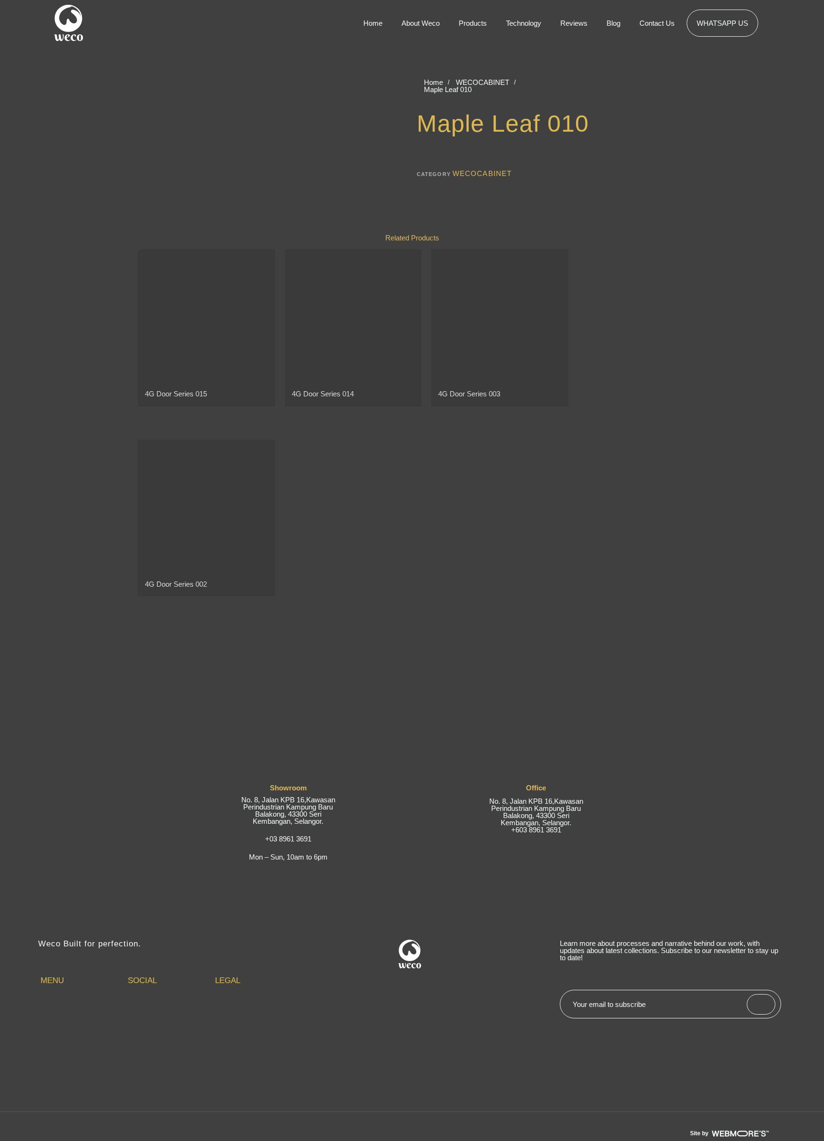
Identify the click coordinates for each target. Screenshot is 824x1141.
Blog (613, 23)
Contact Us (657, 23)
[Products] (81, 1030)
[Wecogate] (81, 1040)
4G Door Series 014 (323, 394)
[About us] (81, 1021)
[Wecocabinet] (81, 1049)
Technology (523, 23)
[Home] (81, 1011)
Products (473, 23)
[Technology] (81, 1068)
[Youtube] (169, 1021)
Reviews (573, 23)
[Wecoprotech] (81, 1059)
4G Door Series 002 (176, 584)
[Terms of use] (256, 1011)
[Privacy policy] (256, 1021)
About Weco (421, 23)
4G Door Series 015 (176, 394)
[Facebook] (169, 1011)
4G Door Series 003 (469, 394)
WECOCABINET (482, 82)
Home (372, 23)
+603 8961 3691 (536, 830)
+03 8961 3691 (288, 839)
